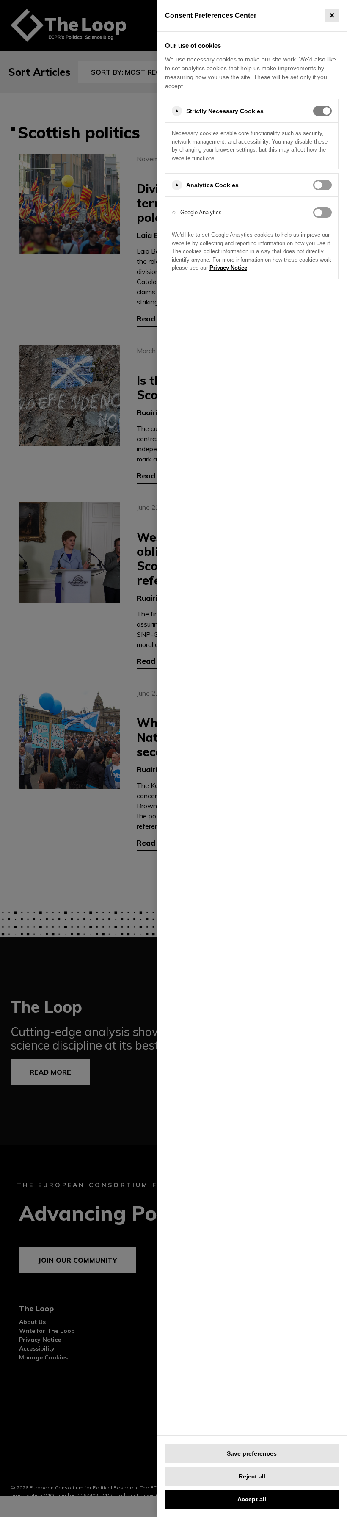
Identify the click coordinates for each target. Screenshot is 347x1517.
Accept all (251, 1499)
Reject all (252, 1476)
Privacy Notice (228, 268)
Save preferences (252, 1453)
